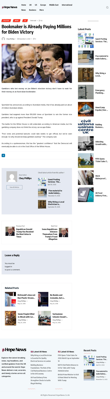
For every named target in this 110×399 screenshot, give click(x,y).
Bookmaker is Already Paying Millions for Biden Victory (36, 29)
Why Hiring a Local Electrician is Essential (100, 74)
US (36, 5)
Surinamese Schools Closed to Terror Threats (60, 315)
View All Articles (14, 187)
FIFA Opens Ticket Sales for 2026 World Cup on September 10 (68, 358)
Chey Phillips (10, 39)
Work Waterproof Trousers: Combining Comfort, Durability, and (101, 177)
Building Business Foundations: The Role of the (101, 125)
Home (23, 5)
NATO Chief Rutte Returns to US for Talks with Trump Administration (68, 368)
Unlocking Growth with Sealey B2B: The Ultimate (100, 142)
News (23, 10)
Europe (43, 5)
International (67, 5)
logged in (8, 266)
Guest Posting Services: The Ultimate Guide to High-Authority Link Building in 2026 (56, 180)
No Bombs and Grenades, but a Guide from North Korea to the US (57, 296)
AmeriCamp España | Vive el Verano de (101, 108)
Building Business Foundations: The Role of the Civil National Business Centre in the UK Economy (41, 369)
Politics (6, 20)
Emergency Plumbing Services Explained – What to (100, 91)
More (42, 10)
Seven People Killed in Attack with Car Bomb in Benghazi (26, 315)
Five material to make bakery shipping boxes (55, 191)
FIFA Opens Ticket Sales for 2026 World (101, 160)
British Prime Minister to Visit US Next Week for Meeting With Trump (68, 377)
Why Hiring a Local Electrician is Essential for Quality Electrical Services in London (56, 203)
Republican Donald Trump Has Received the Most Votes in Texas (25, 233)
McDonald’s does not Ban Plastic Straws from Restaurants (26, 296)
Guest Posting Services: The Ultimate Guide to (101, 40)
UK (30, 5)
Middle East (54, 5)
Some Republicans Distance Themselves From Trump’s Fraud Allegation (49, 234)
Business (32, 10)
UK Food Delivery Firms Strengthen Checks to (101, 194)
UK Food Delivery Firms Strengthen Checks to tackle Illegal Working (41, 380)
